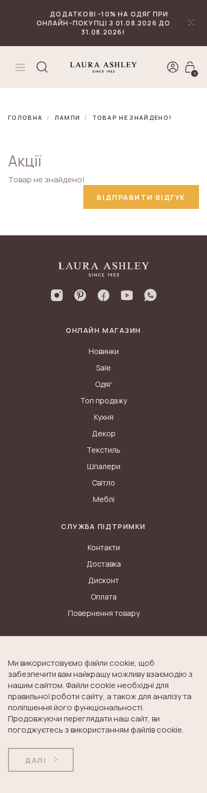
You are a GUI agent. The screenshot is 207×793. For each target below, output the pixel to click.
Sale (103, 368)
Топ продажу (103, 400)
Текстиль (103, 450)
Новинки (104, 351)
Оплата (104, 597)
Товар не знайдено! (132, 117)
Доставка (104, 564)
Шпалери (103, 466)
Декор (104, 433)
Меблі (104, 499)
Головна (25, 117)
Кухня (104, 417)
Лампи (68, 117)
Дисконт (103, 580)
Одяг (103, 384)
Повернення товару (104, 613)
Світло (103, 483)
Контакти (104, 547)
